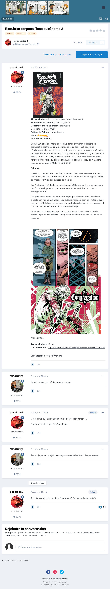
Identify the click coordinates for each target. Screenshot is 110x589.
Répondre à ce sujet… (31, 547)
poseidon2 (22, 41)
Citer (39, 364)
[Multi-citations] (32, 364)
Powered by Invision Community (55, 585)
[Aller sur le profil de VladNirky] (17, 386)
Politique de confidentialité (55, 578)
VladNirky (16, 375)
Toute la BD (33, 44)
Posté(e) (39, 67)
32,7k (18, 92)
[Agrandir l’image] (48, 94)
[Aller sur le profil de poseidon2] (8, 42)
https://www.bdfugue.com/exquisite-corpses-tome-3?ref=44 (76, 347)
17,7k (18, 401)
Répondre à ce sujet (92, 54)
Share (78, 42)
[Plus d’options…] (103, 67)
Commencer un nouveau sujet (57, 54)
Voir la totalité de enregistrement (46, 356)
